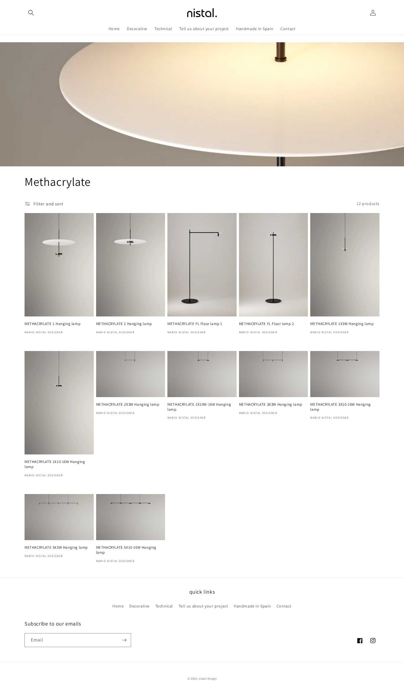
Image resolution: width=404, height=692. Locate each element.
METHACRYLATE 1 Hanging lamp (52, 323)
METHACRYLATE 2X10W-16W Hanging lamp (199, 407)
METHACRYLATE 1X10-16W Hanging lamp (55, 464)
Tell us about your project (203, 606)
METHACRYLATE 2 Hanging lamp (124, 323)
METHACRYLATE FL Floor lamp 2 (266, 323)
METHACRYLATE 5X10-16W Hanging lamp (126, 550)
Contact (284, 606)
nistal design (207, 678)
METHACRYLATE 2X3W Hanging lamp (127, 404)
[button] (31, 12)
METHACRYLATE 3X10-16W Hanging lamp (340, 407)
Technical (164, 606)
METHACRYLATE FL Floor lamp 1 (194, 323)
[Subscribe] (124, 640)
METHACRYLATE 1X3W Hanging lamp (342, 323)
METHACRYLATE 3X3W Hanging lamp (270, 404)
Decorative (139, 606)
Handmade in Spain (252, 606)
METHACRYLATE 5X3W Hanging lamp (56, 547)
